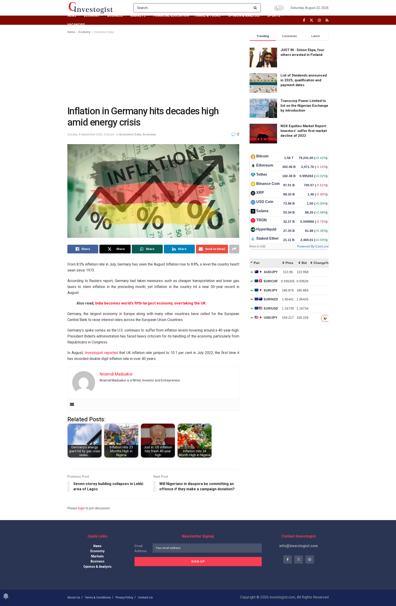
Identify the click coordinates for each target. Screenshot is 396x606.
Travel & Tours (207, 15)
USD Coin (264, 202)
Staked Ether (267, 238)
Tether (261, 174)
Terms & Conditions (98, 597)
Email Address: (141, 548)
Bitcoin (262, 156)
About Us (73, 597)
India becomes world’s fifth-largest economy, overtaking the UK (150, 303)
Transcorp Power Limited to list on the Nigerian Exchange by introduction (304, 105)
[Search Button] (256, 7)
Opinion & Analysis (244, 15)
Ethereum (264, 165)
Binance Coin (268, 184)
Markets (138, 15)
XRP (260, 193)
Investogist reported (100, 353)
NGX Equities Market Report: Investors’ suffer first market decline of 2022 (303, 131)
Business (115, 15)
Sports (273, 15)
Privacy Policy (124, 597)
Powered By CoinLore (313, 246)
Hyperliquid (266, 229)
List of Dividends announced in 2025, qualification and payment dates (303, 80)
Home (71, 32)
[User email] (72, 404)
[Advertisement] (153, 69)
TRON (261, 220)
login (81, 508)
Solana (262, 211)
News (71, 15)
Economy (92, 15)
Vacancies (76, 25)
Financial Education (171, 15)
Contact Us (145, 597)
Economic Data (104, 32)
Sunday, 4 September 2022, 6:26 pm (90, 134)
